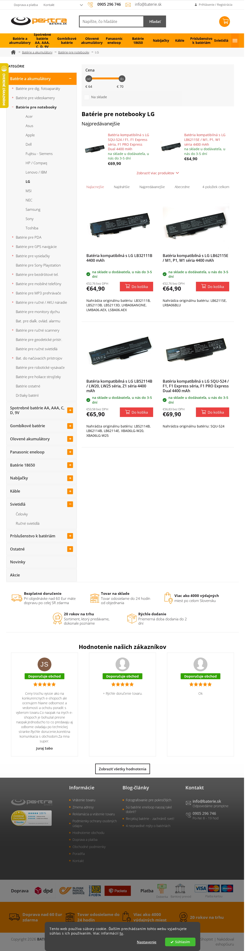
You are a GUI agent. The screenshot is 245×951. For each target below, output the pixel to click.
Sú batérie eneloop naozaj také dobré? (149, 809)
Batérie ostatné (28, 386)
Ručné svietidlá (27, 523)
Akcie (15, 575)
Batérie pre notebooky (36, 107)
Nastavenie (146, 942)
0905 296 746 (204, 813)
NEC (29, 200)
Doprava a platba (26, 5)
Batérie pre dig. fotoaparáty (38, 88)
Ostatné (17, 549)
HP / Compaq (36, 162)
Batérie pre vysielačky (33, 255)
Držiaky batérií (27, 395)
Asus (29, 125)
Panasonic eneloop (27, 452)
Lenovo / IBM (36, 172)
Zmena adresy (83, 807)
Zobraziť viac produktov (155, 173)
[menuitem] (18, 40)
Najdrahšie (122, 187)
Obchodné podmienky (89, 846)
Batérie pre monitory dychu (38, 311)
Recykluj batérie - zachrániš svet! (150, 818)
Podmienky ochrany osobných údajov (94, 823)
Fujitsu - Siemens (39, 153)
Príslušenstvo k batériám (32, 536)
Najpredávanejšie (152, 187)
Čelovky (22, 514)
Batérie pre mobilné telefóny (38, 283)
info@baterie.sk (207, 801)
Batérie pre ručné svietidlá (36, 348)
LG (28, 181)
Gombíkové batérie (27, 425)
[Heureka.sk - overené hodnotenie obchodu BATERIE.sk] (31, 818)
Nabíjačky (19, 478)
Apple (30, 135)
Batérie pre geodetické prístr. (39, 339)
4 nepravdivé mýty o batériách (148, 825)
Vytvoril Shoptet (200, 939)
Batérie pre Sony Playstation (38, 265)
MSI (29, 190)
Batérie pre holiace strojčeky (38, 376)
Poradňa (78, 853)
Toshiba (32, 228)
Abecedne (182, 187)
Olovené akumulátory (30, 439)
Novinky (17, 562)
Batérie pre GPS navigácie (36, 246)
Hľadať (155, 21)
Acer (29, 116)
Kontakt (49, 5)
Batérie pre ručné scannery (37, 330)
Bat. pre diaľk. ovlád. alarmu (38, 321)
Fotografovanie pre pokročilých (148, 800)
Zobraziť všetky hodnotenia (122, 768)
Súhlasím (182, 942)
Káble (15, 491)
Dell (29, 144)
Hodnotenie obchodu (88, 832)
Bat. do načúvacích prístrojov (39, 358)
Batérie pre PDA (28, 237)
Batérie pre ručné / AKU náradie (41, 302)
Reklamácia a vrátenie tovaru (93, 814)
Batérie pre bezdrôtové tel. (37, 274)
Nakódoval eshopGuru (225, 941)
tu (121, 933)
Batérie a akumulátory (30, 78)
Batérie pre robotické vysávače (40, 367)
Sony (29, 218)
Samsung (33, 209)
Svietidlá (17, 504)
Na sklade (99, 97)
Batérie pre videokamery (35, 97)
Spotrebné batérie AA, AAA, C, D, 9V (37, 410)
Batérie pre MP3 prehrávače (38, 293)
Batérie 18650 (22, 465)
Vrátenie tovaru (83, 800)
